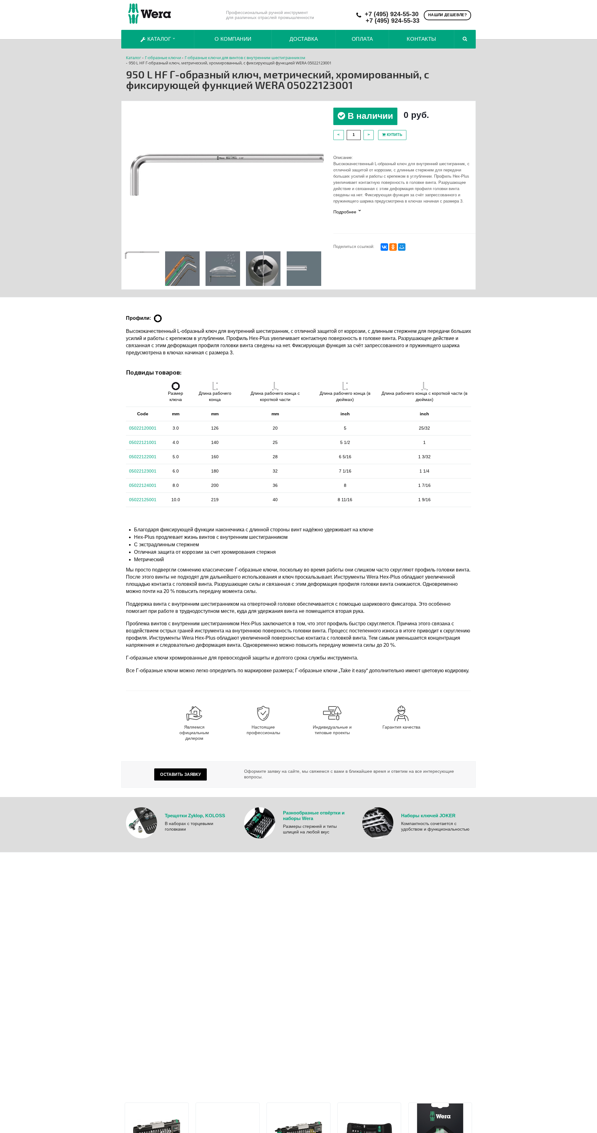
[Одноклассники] (393, 247)
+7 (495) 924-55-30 (392, 14)
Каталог (159, 39)
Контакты (421, 39)
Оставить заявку (180, 774)
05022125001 (142, 499)
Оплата (362, 39)
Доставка (303, 39)
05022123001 (142, 471)
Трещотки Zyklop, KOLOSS (195, 815)
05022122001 (142, 456)
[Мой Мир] (401, 247)
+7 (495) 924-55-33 (392, 20)
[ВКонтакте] (384, 247)
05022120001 (142, 428)
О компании (233, 39)
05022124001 (142, 485)
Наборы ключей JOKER (428, 815)
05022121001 (142, 442)
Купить (394, 135)
